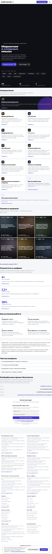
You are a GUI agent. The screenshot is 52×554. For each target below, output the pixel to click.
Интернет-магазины (5, 505)
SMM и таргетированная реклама (9, 455)
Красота (43, 73)
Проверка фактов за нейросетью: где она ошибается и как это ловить (38, 478)
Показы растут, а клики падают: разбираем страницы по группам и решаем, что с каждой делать (12, 438)
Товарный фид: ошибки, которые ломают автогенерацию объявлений (38, 450)
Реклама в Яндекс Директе (33, 435)
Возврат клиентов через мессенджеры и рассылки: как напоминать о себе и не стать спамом (12, 469)
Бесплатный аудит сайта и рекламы (34, 525)
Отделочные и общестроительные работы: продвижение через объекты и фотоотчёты (12, 466)
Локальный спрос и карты (32, 513)
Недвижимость (22, 73)
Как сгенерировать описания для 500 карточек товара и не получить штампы (13, 444)
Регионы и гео (4, 503)
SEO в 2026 (29, 510)
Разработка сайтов (31, 455)
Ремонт (9, 76)
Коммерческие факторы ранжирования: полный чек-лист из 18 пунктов (13, 534)
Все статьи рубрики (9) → (6, 471)
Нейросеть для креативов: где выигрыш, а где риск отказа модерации (13, 458)
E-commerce (31, 73)
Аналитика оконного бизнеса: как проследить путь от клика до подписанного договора (13, 487)
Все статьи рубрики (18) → (7, 493)
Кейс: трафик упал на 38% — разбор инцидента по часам (12, 531)
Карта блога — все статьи (6, 539)
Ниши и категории (5, 510)
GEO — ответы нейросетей (32, 512)
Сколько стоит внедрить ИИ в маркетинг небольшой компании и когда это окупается (11, 484)
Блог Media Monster (31, 523)
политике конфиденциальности (18, 551)
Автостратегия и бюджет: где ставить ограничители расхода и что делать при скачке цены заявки (37, 447)
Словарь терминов (31, 496)
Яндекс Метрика (4, 499)
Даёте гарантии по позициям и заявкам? (12, 372)
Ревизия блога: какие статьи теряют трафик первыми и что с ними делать (13, 447)
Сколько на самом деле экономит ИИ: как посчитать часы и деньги (13, 478)
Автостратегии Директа (6, 501)
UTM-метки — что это (31, 505)
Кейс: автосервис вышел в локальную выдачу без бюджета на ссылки (38, 487)
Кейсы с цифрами (31, 475)
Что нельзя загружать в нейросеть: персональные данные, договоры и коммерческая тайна (38, 458)
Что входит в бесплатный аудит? (10, 365)
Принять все (44, 549)
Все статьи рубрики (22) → (32, 452)
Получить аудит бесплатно (26, 417)
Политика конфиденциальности (33, 531)
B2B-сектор (4, 515)
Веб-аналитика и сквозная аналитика (10, 475)
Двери (10, 73)
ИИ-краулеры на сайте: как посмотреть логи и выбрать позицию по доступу (38, 467)
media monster (7, 2)
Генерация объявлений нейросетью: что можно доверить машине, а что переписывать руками (38, 438)
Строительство (17, 76)
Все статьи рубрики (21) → (32, 473)
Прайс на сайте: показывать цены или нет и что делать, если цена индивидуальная (38, 470)
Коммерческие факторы (31, 519)
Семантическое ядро (5, 498)
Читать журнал (24, 64)
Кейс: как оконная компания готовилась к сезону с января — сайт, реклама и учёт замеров (38, 484)
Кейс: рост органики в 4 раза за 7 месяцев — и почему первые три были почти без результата (12, 526)
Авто (38, 73)
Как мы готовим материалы (32, 527)
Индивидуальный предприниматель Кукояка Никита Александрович (35, 395)
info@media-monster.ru (46, 386)
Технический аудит (30, 515)
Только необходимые (33, 549)
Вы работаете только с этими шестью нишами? (14, 368)
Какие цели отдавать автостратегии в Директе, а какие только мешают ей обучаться (38, 441)
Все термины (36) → (31, 507)
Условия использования (31, 529)
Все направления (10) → (6, 521)
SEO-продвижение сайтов (7, 435)
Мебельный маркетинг (6, 512)
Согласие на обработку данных (33, 533)
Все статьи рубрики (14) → (32, 493)
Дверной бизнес (5, 513)
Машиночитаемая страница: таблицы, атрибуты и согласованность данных (37, 464)
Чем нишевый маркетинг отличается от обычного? (15, 361)
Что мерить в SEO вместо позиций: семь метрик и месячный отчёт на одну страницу (11, 481)
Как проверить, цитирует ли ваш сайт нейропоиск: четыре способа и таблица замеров (12, 441)
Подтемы (3, 496)
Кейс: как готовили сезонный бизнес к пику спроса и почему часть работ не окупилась (37, 490)
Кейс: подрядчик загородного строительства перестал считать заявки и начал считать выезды (38, 481)
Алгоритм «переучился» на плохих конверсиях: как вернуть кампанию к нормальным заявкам (37, 444)
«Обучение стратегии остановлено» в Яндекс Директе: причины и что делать (12, 537)
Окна (4, 76)
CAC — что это (30, 501)
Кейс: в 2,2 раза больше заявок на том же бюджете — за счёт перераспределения (12, 529)
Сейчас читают (4, 523)
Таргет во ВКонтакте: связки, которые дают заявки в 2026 (13, 463)
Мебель (4, 73)
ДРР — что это (30, 498)
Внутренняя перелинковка (32, 517)
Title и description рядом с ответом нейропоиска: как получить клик (11, 450)
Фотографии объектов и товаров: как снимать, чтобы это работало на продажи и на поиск (12, 461)
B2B (15, 73)
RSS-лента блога (4, 541)
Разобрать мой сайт (9, 64)
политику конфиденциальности (27, 421)
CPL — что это (30, 499)
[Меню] (49, 2)
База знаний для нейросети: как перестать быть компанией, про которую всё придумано (36, 461)
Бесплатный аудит (42, 2)
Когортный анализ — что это (32, 503)
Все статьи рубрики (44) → (7, 452)
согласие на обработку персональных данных (25, 420)
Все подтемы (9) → (5, 507)
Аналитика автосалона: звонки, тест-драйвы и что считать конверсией (13, 490)
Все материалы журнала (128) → (9, 264)
